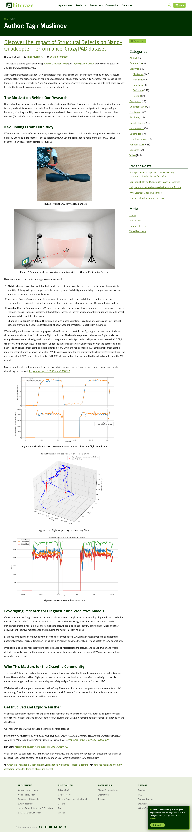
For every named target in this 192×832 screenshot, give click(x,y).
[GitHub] (40, 827)
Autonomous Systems (28, 790)
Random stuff (136, 144)
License (61, 804)
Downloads (143, 804)
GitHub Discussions (147, 808)
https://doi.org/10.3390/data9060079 (49, 371)
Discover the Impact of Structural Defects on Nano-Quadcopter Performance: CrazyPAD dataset (63, 45)
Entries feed (135, 220)
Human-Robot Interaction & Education (35, 808)
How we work (136, 128)
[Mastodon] (60, 827)
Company (127, 5)
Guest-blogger (37, 764)
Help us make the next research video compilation (155, 187)
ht (69, 739)
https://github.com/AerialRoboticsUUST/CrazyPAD (41, 746)
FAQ (140, 795)
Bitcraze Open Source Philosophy (73, 799)
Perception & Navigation (29, 799)
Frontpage (23, 764)
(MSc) (56, 63)
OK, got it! (157, 825)
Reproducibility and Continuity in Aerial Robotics (154, 181)
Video (132, 155)
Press (60, 808)
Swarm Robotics (25, 804)
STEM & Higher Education (29, 813)
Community (111, 5)
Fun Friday (134, 117)
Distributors (103, 795)
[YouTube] (50, 827)
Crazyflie (12, 764)
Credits (61, 813)
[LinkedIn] (45, 827)
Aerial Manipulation (26, 795)
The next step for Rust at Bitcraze (146, 198)
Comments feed (137, 225)
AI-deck (133, 57)
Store (181, 5)
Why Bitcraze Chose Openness (145, 192)
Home (6, 19)
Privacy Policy (64, 790)
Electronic (138, 74)
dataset (98, 764)
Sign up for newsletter (108, 790)
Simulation (138, 85)
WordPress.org (137, 231)
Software (138, 90)
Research (75, 764)
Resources (95, 5)
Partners (102, 799)
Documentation (137, 106)
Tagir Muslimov (35, 56)
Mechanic (64, 764)
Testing (85, 764)
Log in (132, 215)
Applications (65, 5)
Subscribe (138, 41)
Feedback (142, 790)
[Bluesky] (55, 827)
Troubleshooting (145, 799)
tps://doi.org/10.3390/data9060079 (89, 739)
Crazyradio (135, 101)
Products (81, 5)
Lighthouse (52, 764)
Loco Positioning (138, 139)
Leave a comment (59, 56)
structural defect (44, 768)
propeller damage (24, 768)
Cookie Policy (64, 795)
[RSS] (65, 827)
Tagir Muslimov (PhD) (83, 63)
